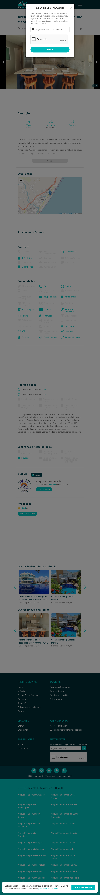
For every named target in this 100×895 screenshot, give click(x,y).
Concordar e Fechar (83, 887)
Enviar (50, 49)
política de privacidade (48, 889)
